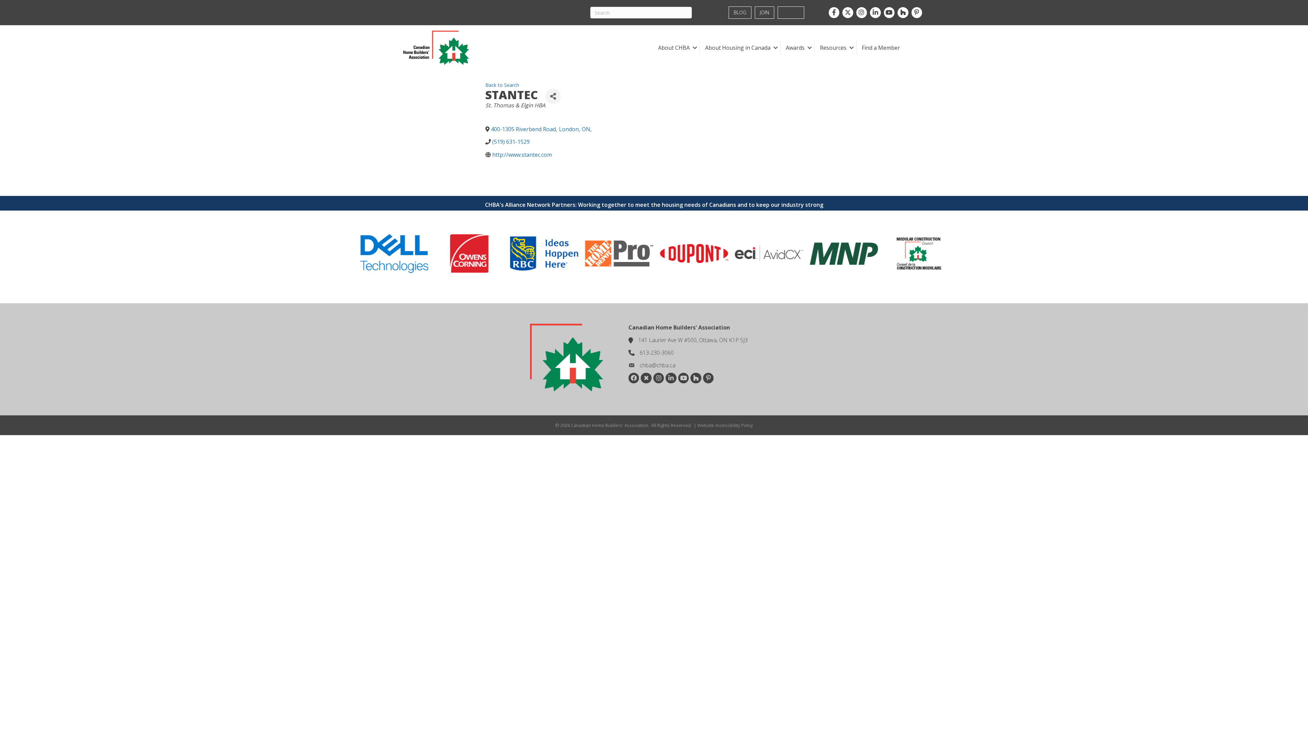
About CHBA (674, 47)
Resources (833, 47)
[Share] (553, 96)
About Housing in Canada (737, 47)
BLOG (740, 12)
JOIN (764, 12)
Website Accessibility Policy (725, 425)
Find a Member (881, 47)
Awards (795, 47)
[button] (695, 48)
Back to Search (502, 85)
